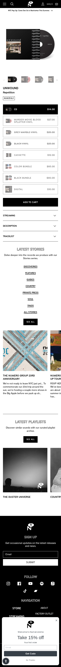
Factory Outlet (44, 613)
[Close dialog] (56, 620)
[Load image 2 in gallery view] (26, 79)
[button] (56, 5)
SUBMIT (30, 562)
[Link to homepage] (30, 4)
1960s (30, 305)
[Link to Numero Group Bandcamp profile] (35, 591)
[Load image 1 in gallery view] (12, 79)
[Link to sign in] (42, 4)
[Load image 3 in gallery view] (39, 79)
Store (16, 608)
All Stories (30, 312)
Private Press (30, 292)
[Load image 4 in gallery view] (52, 79)
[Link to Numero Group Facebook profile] (19, 583)
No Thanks (30, 660)
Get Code (30, 653)
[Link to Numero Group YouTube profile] (30, 583)
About (44, 608)
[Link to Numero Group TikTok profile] (25, 591)
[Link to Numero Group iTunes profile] (52, 583)
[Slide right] (57, 80)
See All (31, 322)
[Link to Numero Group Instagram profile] (8, 583)
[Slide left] (4, 80)
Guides (30, 279)
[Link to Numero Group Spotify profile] (42, 583)
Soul (30, 299)
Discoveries (30, 266)
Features (30, 273)
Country (30, 286)
